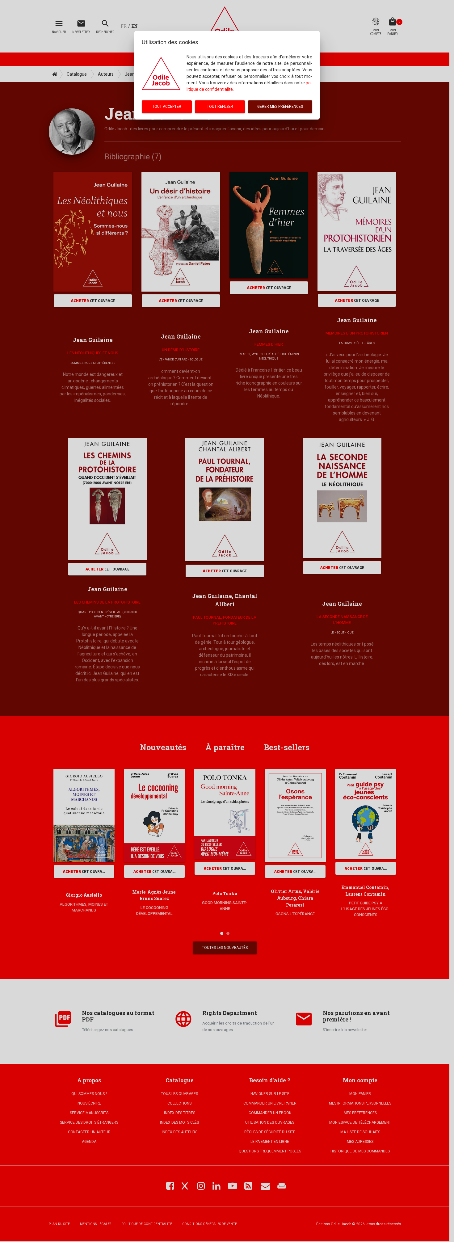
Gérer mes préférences (280, 106)
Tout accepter (166, 106)
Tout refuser (220, 106)
